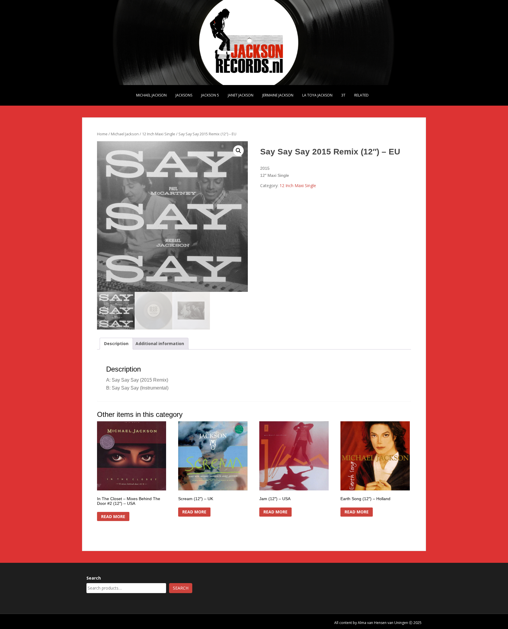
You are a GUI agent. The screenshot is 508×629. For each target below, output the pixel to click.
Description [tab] (116, 343)
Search (93, 578)
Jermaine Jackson (277, 95)
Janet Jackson (240, 95)
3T (343, 95)
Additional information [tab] (160, 343)
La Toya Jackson (317, 95)
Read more (113, 516)
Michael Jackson (151, 95)
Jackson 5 (210, 95)
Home (102, 134)
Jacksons (184, 95)
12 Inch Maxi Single (158, 134)
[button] (238, 150)
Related (361, 95)
